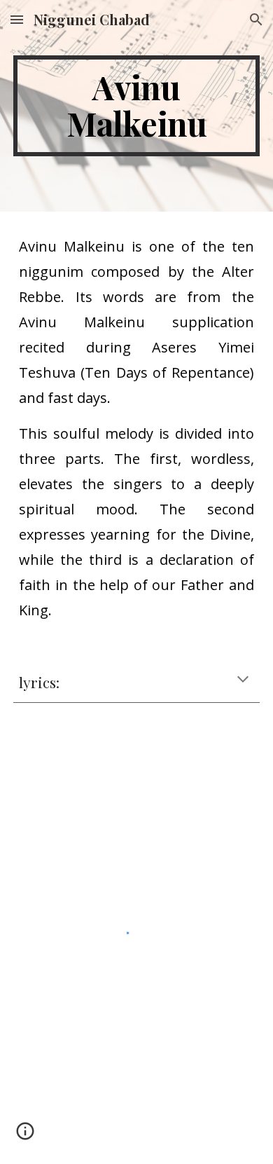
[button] (17, 19)
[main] (136, 105)
